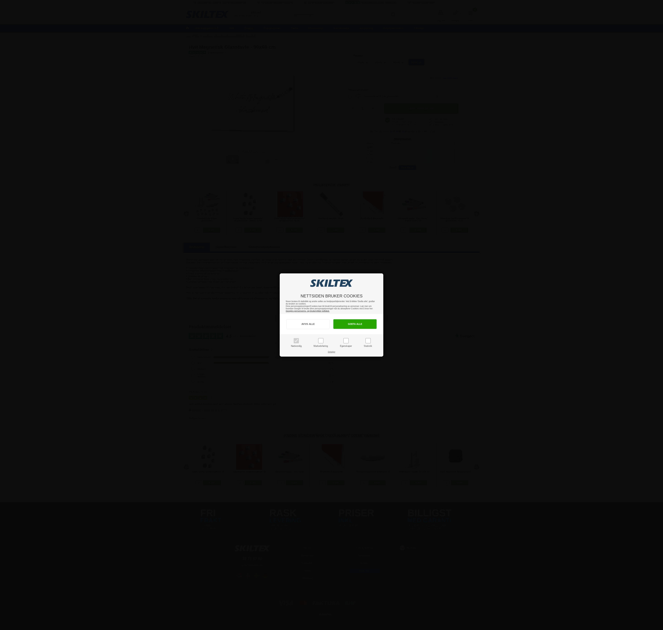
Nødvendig (296, 346)
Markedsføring (321, 346)
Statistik (368, 346)
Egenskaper (346, 346)
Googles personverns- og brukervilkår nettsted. (308, 311)
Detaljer (331, 352)
